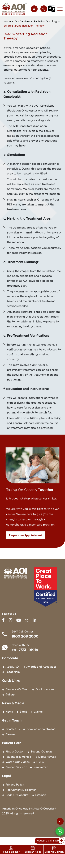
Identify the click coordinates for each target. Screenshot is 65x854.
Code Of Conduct (17, 795)
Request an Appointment (25, 535)
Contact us (13, 729)
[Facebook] (4, 620)
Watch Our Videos (17, 762)
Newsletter (40, 767)
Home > (8, 21)
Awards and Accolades (41, 666)
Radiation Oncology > (47, 21)
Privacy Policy (15, 784)
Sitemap (40, 795)
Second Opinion (41, 751)
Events (38, 711)
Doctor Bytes (47, 756)
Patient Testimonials (18, 756)
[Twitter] (27, 620)
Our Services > (23, 21)
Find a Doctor (15, 751)
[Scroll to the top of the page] (60, 821)
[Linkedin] (34, 620)
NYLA (40, 762)
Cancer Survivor (16, 767)
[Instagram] (11, 620)
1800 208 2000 (25, 636)
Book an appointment (41, 729)
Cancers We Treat (17, 689)
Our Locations (45, 689)
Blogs (23, 711)
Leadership (13, 672)
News (9, 711)
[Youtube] (19, 620)
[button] (59, 8)
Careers (10, 734)
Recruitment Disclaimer (21, 789)
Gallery (10, 694)
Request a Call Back (47, 840)
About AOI (12, 666)
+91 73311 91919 (25, 650)
